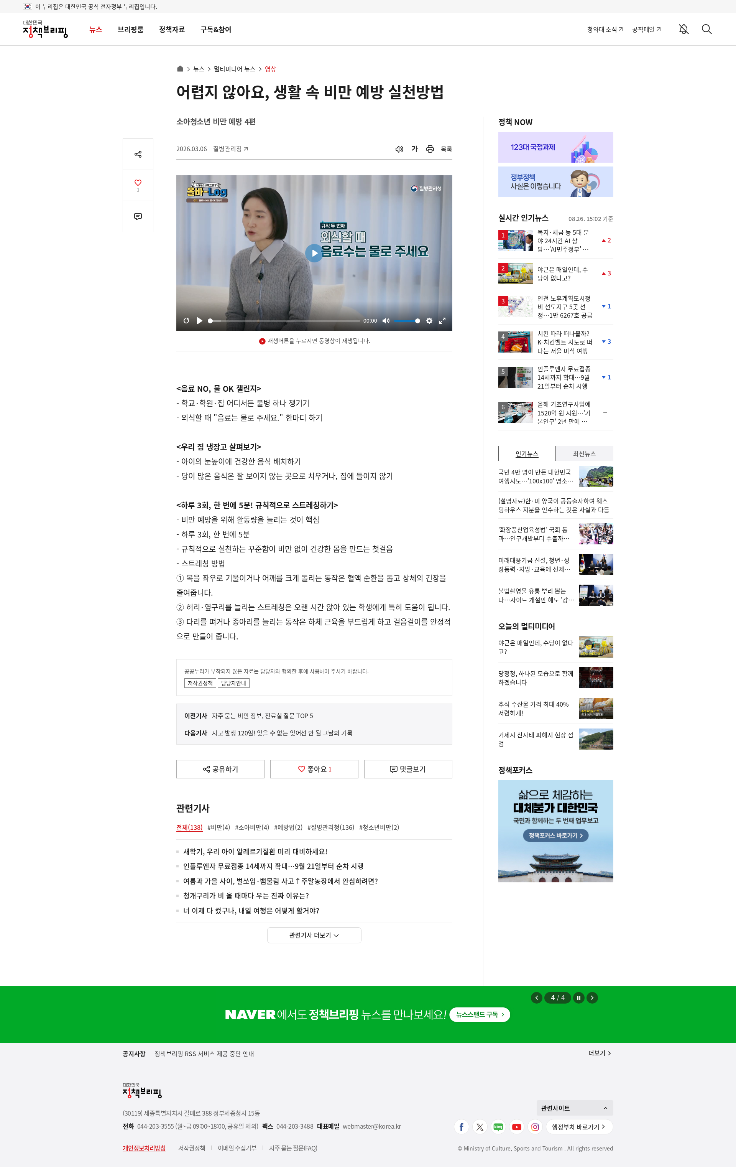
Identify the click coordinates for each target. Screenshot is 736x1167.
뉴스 (95, 29)
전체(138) (189, 827)
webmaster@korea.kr (372, 1126)
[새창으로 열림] (430, 149)
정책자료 (172, 29)
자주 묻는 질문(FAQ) (293, 1148)
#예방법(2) (288, 827)
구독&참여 (216, 29)
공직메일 (643, 29)
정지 (579, 998)
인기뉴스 (527, 453)
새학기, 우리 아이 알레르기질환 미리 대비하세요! (255, 851)
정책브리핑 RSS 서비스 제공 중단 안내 (204, 1053)
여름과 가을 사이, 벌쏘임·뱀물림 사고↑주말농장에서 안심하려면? (280, 881)
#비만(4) (218, 827)
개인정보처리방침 (144, 1148)
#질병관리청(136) (331, 827)
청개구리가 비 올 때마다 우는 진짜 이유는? (246, 896)
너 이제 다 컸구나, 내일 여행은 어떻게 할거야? (251, 911)
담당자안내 (233, 683)
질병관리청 (230, 148)
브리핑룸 (131, 29)
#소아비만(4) (252, 827)
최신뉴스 (584, 453)
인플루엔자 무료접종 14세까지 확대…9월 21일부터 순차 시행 (273, 866)
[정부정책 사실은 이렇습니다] (555, 181)
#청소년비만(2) (379, 827)
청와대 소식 (602, 29)
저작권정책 (200, 683)
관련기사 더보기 (310, 935)
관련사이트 (555, 1108)
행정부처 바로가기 (576, 1126)
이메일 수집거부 (237, 1148)
